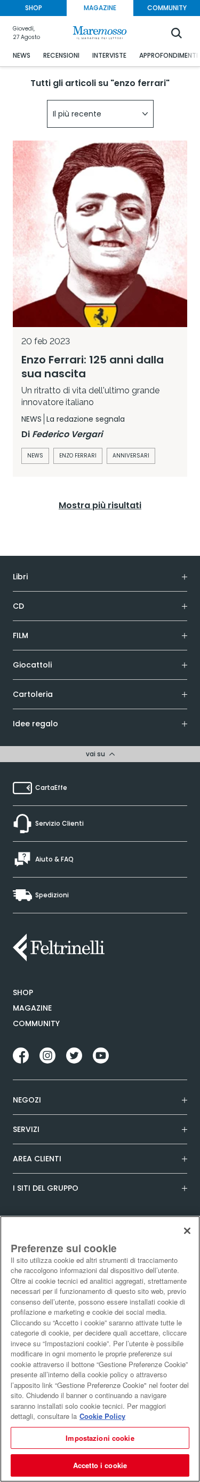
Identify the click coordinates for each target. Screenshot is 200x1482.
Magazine (32, 1008)
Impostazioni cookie (100, 1438)
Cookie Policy (102, 1416)
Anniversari (131, 456)
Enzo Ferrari (78, 456)
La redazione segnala (85, 419)
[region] (100, 1349)
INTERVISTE (109, 55)
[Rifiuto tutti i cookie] (187, 1231)
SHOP (33, 7)
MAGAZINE (100, 7)
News (35, 456)
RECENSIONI (61, 55)
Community (36, 1023)
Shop (23, 992)
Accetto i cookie (100, 1465)
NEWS (21, 55)
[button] (100, 114)
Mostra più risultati (100, 505)
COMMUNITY (167, 7)
